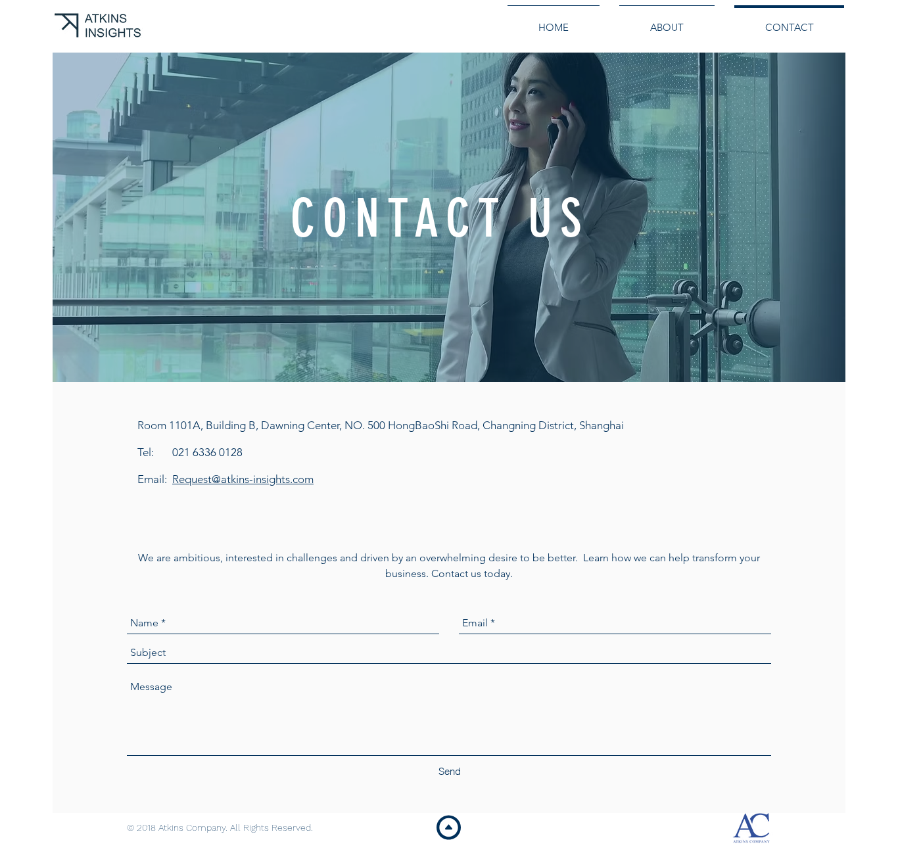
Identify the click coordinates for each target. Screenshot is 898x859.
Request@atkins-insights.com (243, 479)
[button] (403, 21)
